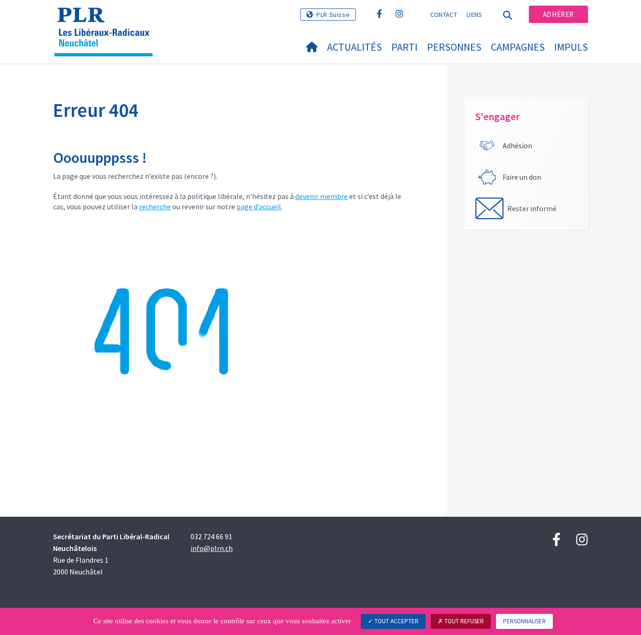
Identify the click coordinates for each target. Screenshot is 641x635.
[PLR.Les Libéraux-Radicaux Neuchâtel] (107, 19)
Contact (443, 14)
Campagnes (518, 47)
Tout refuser (463, 621)
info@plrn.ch (212, 548)
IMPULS (571, 47)
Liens (474, 14)
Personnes (454, 47)
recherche (155, 206)
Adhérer (558, 14)
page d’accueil (259, 206)
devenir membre (321, 196)
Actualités (354, 47)
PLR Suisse (333, 14)
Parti (404, 47)
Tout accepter (396, 621)
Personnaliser (524, 621)
